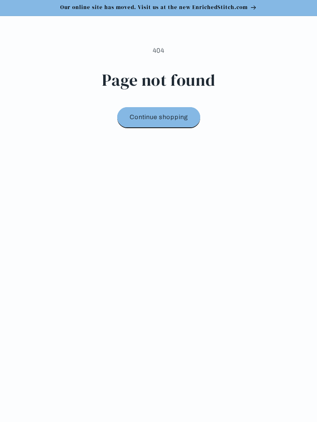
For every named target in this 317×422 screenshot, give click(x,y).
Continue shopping (159, 117)
